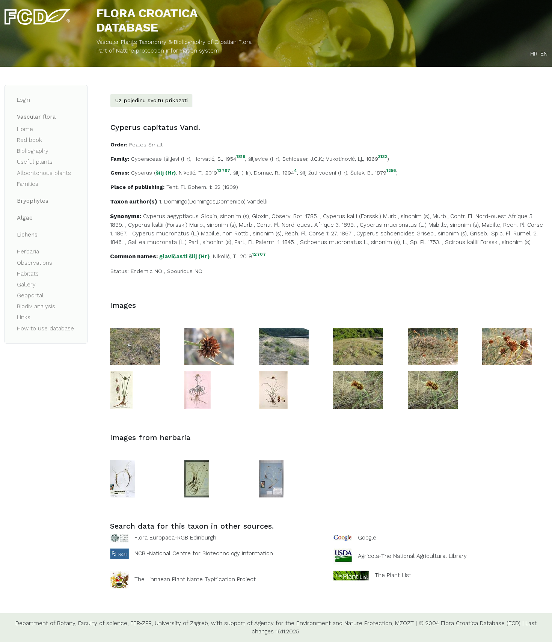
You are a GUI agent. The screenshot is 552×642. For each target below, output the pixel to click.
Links (23, 317)
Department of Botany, (45, 623)
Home (25, 129)
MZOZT (404, 623)
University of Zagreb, (182, 623)
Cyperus (141, 173)
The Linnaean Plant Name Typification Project (195, 579)
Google (367, 537)
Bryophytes (32, 200)
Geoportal (30, 295)
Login (23, 99)
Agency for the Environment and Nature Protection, (323, 623)
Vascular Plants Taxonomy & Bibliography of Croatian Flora (174, 42)
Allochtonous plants (44, 173)
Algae (25, 217)
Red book (29, 140)
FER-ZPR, (141, 623)
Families (27, 184)
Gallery (26, 284)
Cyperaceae (146, 159)
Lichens (27, 234)
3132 (382, 157)
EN (543, 53)
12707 (223, 171)
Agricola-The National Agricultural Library (412, 556)
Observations (34, 262)
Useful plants (35, 161)
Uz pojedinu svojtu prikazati (151, 100)
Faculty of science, (103, 623)
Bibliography (32, 151)
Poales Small (146, 145)
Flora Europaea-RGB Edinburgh (175, 537)
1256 (391, 171)
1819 (240, 157)
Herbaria (28, 251)
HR (533, 53)
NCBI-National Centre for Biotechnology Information (203, 553)
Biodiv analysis (36, 306)
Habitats (28, 273)
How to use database (45, 328)
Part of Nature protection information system (158, 50)
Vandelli (257, 201)
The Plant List (393, 574)
